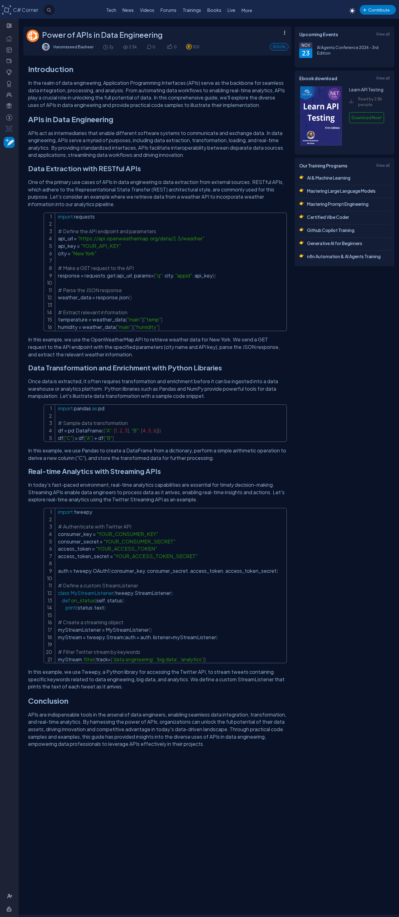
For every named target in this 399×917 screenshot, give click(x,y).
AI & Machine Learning (328, 178)
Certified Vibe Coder (328, 217)
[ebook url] (321, 144)
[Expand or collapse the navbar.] (10, 25)
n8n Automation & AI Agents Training (344, 256)
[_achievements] (10, 83)
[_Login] (10, 909)
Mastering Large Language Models (341, 191)
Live (231, 10)
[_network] (10, 94)
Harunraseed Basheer (73, 46)
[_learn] (10, 72)
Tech (111, 10)
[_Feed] (10, 38)
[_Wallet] (10, 61)
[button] (169, 47)
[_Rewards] (10, 117)
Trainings (192, 10)
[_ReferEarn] (10, 105)
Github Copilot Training (330, 230)
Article (279, 46)
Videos (147, 10)
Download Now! (367, 117)
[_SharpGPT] (10, 128)
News (128, 10)
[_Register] (10, 896)
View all (383, 33)
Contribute (379, 9)
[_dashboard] (10, 49)
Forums (168, 10)
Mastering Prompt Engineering (337, 204)
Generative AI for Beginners (334, 243)
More (247, 10)
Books (214, 10)
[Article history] (106, 47)
